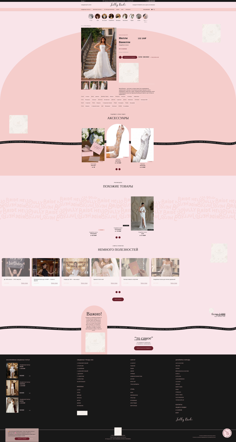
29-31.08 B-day (146, 9)
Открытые (99, 102)
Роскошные (87, 99)
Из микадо (130, 96)
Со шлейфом (126, 106)
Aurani (177, 368)
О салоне (179, 410)
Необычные (130, 99)
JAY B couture (180, 363)
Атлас (78, 392)
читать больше (118, 299)
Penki (177, 389)
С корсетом (88, 102)
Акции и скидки (181, 407)
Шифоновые (136, 96)
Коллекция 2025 (144, 99)
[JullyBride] (118, 5)
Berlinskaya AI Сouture (182, 371)
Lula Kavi (178, 381)
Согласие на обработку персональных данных (207, 435)
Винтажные (133, 405)
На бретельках (81, 381)
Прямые (132, 373)
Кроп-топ (132, 381)
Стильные (94, 99)
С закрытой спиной (82, 371)
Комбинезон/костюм (136, 376)
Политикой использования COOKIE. (18, 435)
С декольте (119, 99)
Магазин (82, 25)
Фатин (78, 400)
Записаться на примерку (129, 57)
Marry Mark (179, 386)
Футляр (132, 379)
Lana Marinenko (180, 379)
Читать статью (24, 283)
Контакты (179, 404)
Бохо (131, 392)
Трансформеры (134, 384)
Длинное (97, 96)
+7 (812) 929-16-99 (154, 57)
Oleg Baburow (180, 397)
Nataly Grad (179, 394)
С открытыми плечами (107, 102)
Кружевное (80, 405)
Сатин (78, 389)
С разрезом (80, 365)
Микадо (79, 395)
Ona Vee (178, 365)
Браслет (93, 165)
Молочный (114, 106)
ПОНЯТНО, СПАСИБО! (22, 438)
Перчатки (118, 161)
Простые (132, 397)
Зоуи (142, 233)
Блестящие (133, 403)
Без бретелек (106, 99)
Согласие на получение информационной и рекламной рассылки (204, 437)
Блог (177, 412)
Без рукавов (132, 102)
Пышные (132, 365)
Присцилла (93, 233)
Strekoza (111, 96)
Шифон (79, 403)
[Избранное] (152, 9)
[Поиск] (154, 9)
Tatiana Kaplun (180, 400)
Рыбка (132, 368)
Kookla (178, 373)
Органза (79, 397)
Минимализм (134, 395)
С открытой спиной (95, 106)
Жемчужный (107, 106)
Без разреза (120, 102)
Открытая (87, 106)
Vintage (178, 384)
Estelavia (178, 376)
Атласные (123, 96)
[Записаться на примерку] (227, 433)
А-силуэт (87, 96)
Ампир (132, 371)
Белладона (118, 229)
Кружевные (133, 400)
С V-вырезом (80, 376)
